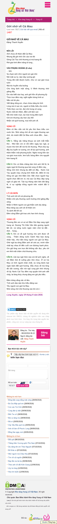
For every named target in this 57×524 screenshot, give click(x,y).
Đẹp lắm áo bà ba (15, 461)
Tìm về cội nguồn (15, 457)
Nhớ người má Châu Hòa (18, 454)
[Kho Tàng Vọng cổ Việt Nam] (21, 8)
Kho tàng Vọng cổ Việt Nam (26, 492)
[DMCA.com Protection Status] (17, 311)
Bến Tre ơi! (12, 414)
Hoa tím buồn (13, 472)
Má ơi (10, 421)
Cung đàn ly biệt (14, 411)
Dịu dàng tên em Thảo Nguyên (20, 447)
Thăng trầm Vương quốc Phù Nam (21, 443)
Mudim (44, 522)
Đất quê (11, 440)
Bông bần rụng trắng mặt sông (19, 400)
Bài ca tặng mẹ (14, 418)
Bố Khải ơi (12, 450)
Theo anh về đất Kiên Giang (19, 465)
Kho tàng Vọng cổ (25, 19)
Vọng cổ (39, 19)
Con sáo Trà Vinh (15, 407)
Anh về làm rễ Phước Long (18, 429)
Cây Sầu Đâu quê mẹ (16, 425)
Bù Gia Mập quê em (16, 404)
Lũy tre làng (12, 468)
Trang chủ (11, 19)
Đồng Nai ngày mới (15, 432)
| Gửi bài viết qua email (29, 29)
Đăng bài (44, 334)
